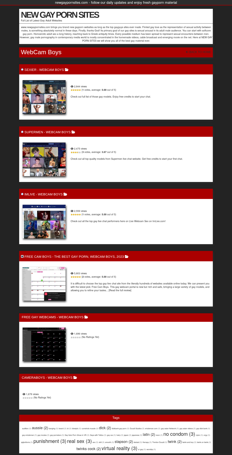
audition (26, 428)
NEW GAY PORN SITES (60, 15)
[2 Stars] (74, 90)
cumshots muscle (90, 428)
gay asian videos (188, 428)
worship (151, 449)
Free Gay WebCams (39, 317)
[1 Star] (72, 90)
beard (62, 428)
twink (175, 441)
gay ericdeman (29, 435)
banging (53, 428)
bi (69, 428)
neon (159, 435)
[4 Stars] (78, 90)
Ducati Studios (137, 428)
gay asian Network (170, 428)
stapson (124, 441)
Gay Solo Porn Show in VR (77, 435)
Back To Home (200, 52)
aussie (40, 427)
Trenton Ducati (159, 442)
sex (95, 442)
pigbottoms (27, 442)
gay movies (43, 435)
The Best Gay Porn (71, 256)
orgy (207, 435)
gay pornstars (57, 435)
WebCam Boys (51, 70)
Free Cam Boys (37, 256)
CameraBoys (33, 377)
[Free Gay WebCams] (44, 344)
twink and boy (189, 442)
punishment (49, 440)
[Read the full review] (120, 290)
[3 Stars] (76, 90)
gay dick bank (203, 428)
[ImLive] (44, 221)
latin (149, 434)
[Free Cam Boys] (44, 284)
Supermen (33, 132)
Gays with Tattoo (98, 435)
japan (127, 435)
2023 (120, 256)
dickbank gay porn (120, 428)
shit (101, 442)
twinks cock (88, 448)
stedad (138, 442)
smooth (109, 442)
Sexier (30, 70)
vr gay (142, 449)
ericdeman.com (152, 428)
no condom (179, 433)
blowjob (76, 428)
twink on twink (204, 442)
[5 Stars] (80, 90)
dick (105, 427)
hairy (120, 435)
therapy (147, 442)
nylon (199, 435)
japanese (137, 435)
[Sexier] (44, 97)
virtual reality (119, 447)
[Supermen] (44, 159)
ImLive (29, 194)
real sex (79, 440)
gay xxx (111, 435)
